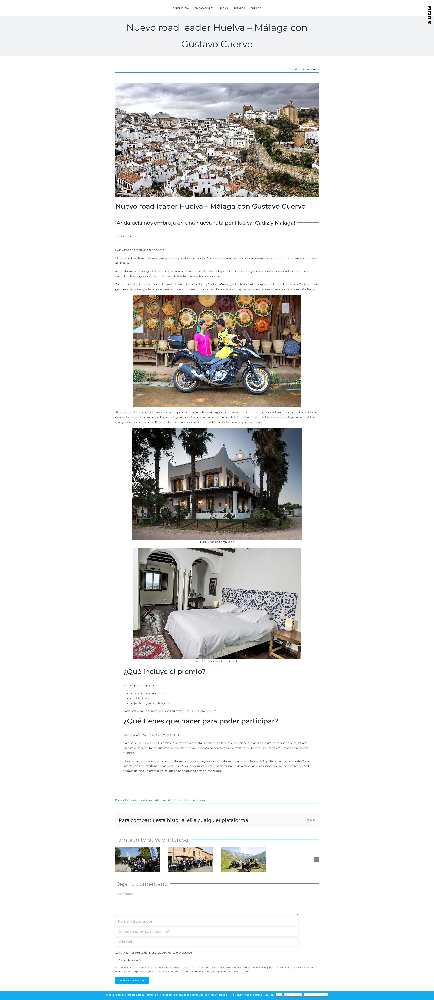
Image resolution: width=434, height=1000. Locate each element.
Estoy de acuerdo (130, 960)
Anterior (294, 69)
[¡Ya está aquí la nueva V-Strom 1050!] (243, 859)
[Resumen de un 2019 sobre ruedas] (137, 859)
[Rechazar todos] (429, 995)
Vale (279, 995)
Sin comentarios (196, 800)
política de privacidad (136, 971)
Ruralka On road (128, 800)
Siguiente (309, 69)
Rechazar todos (293, 995)
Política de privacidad (316, 995)
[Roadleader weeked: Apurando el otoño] (190, 859)
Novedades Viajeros (173, 800)
